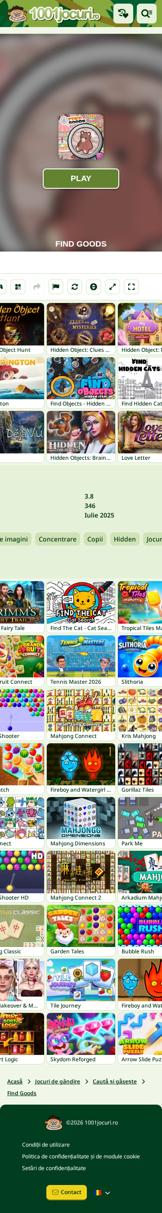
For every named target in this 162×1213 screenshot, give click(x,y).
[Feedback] (55, 286)
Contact (71, 1192)
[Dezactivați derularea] (93, 286)
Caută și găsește (115, 1081)
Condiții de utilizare (46, 1144)
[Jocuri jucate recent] (123, 13)
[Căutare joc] (147, 13)
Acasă (14, 1081)
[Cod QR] (18, 286)
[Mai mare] (112, 286)
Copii (95, 539)
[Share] (37, 286)
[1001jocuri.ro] (54, 14)
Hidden (125, 539)
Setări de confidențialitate (54, 1168)
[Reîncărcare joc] (74, 286)
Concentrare (57, 539)
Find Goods (21, 1093)
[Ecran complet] (131, 286)
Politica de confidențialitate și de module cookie (81, 1156)
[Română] (103, 1192)
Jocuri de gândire (57, 1081)
